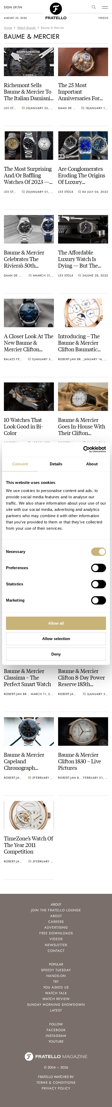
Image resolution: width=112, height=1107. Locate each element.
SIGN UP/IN (13, 7)
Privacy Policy (56, 1088)
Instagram (56, 1035)
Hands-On (56, 975)
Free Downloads (56, 933)
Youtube (56, 1041)
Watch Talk (56, 993)
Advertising (56, 927)
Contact (56, 950)
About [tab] (92, 464)
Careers (56, 921)
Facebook (56, 1029)
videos (103, 18)
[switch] (98, 568)
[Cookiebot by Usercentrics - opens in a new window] (83, 449)
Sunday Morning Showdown (56, 1004)
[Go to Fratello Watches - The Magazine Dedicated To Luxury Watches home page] (56, 5)
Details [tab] (56, 464)
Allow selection (56, 638)
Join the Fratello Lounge (56, 910)
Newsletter (56, 944)
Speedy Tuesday (56, 970)
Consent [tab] (20, 464)
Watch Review (56, 998)
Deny (56, 654)
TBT (56, 981)
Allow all (56, 623)
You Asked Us (56, 987)
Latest (56, 1010)
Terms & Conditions (56, 1082)
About (56, 915)
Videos (56, 938)
